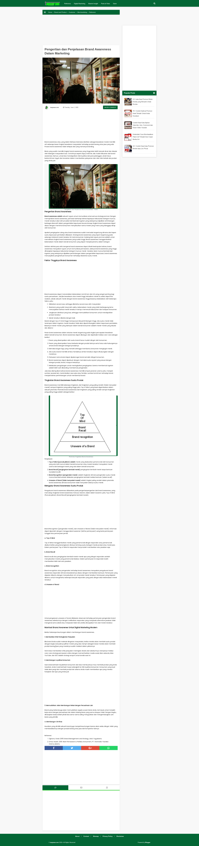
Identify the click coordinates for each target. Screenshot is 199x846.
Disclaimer (120, 836)
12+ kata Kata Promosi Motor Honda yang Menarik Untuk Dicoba (143, 101)
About (77, 836)
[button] (154, 3)
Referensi (67, 3)
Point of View (105, 3)
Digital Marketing (79, 3)
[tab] (55, 787)
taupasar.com (54, 842)
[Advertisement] (81, 30)
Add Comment (111, 107)
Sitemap (96, 836)
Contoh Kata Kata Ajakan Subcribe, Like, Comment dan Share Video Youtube (143, 125)
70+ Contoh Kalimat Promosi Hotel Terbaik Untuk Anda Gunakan (142, 113)
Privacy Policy (108, 836)
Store (115, 3)
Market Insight (93, 3)
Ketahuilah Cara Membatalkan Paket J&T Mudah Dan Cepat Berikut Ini (143, 136)
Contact (86, 836)
